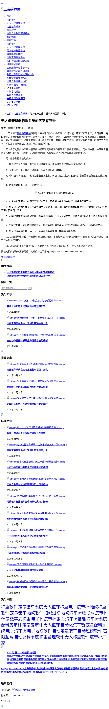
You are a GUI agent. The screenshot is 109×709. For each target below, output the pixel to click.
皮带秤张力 (54, 619)
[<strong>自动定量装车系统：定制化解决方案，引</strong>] (37, 318)
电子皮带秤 (79, 607)
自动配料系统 (26, 637)
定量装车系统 (13, 26)
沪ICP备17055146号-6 (56, 672)
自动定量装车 (64, 631)
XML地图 (12, 652)
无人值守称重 (55, 607)
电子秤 (37, 619)
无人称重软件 (77, 637)
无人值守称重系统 (16, 23)
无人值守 (51, 625)
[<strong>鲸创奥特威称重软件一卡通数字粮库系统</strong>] (37, 581)
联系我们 (11, 37)
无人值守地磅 (13, 102)
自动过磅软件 (89, 631)
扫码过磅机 (12, 105)
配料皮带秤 (11, 625)
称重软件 (11, 30)
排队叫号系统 (13, 64)
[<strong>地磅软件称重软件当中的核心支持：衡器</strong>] (37, 496)
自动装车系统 (86, 656)
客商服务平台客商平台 (18, 67)
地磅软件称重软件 (35, 656)
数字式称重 (20, 619)
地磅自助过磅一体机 (17, 81)
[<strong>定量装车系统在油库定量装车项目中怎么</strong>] (37, 364)
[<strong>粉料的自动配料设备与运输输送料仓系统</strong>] (37, 513)
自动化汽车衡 (72, 625)
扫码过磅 (52, 613)
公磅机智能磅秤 (15, 54)
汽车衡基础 (75, 619)
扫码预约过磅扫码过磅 (18, 61)
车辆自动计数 (13, 91)
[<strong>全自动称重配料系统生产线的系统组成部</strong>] (37, 335)
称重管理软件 (51, 637)
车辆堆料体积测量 (16, 98)
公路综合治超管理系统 (18, 71)
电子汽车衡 (16, 631)
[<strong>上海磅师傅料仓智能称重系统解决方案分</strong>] (37, 547)
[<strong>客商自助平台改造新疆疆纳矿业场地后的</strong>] (37, 479)
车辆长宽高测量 (15, 95)
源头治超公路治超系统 (58, 659)
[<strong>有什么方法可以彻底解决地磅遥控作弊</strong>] (35, 300)
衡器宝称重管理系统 (17, 78)
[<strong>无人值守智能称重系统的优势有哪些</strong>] (34, 564)
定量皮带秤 (32, 625)
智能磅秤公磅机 (71, 656)
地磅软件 (11, 20)
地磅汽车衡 (71, 613)
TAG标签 (22, 652)
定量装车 (18, 613)
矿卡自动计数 (13, 88)
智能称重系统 (24, 133)
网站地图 (31, 652)
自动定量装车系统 (16, 57)
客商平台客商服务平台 (35, 659)
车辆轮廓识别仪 (45, 663)
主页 (9, 113)
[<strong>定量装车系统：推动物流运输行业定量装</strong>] (37, 398)
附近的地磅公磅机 (28, 663)
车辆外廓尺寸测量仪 (17, 85)
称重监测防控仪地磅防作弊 (20, 74)
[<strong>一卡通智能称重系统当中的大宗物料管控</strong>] (37, 530)
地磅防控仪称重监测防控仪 (84, 659)
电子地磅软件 (39, 631)
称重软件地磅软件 (16, 656)
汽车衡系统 (96, 619)
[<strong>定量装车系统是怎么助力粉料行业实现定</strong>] (37, 381)
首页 (9, 16)
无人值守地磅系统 (16, 47)
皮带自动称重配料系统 (18, 33)
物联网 (88, 613)
